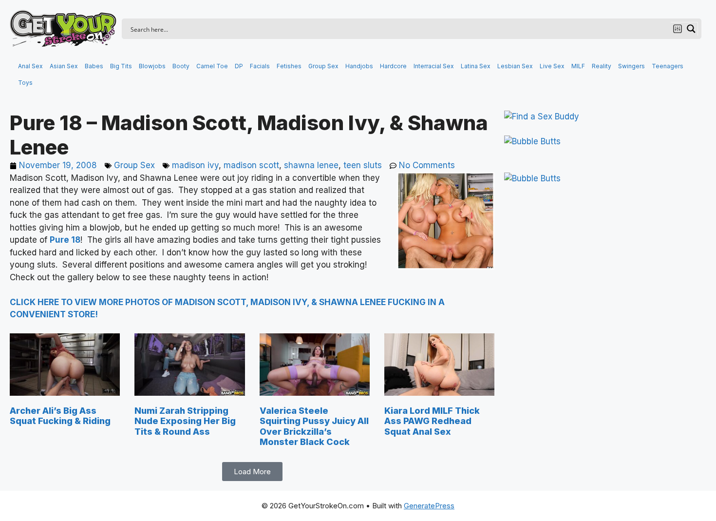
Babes (94, 66)
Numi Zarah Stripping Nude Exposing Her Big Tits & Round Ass (185, 421)
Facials (260, 66)
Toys (25, 82)
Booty (180, 66)
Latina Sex (475, 66)
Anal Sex (30, 66)
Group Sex (323, 66)
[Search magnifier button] (691, 29)
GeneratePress (429, 505)
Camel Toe (212, 66)
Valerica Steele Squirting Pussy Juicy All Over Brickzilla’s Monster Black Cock (314, 426)
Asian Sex (64, 66)
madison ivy (195, 165)
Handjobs (359, 66)
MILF (578, 66)
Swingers (631, 66)
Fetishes (289, 66)
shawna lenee (311, 165)
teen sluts (362, 165)
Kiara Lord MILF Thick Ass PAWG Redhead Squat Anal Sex (432, 421)
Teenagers (667, 66)
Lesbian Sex (515, 66)
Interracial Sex (434, 66)
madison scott (251, 165)
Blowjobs (152, 66)
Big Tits (121, 66)
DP (239, 66)
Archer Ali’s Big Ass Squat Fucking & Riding (60, 415)
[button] (252, 471)
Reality (601, 66)
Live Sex (552, 66)
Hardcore (393, 66)
